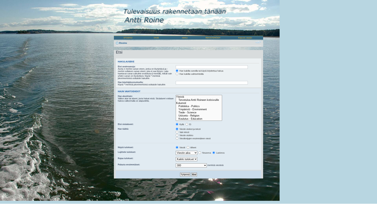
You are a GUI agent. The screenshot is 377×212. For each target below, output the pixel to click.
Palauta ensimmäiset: (129, 164)
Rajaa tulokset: (125, 158)
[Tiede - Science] (198, 112)
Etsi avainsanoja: (126, 66)
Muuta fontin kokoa (258, 42)
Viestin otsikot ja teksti (189, 129)
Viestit (182, 147)
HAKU (185, 38)
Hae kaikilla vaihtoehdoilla (191, 74)
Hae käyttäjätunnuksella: (130, 82)
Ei (190, 124)
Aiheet (193, 147)
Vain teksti (184, 132)
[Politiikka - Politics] (198, 106)
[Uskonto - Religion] (198, 115)
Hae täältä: (123, 129)
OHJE (156, 38)
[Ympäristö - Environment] (198, 109)
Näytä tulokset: (126, 147)
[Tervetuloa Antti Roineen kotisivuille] (198, 100)
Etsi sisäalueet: (126, 124)
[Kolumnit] (198, 103)
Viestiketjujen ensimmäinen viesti (194, 138)
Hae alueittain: (125, 96)
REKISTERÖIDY (213, 38)
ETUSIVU (128, 38)
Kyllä (181, 124)
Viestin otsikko (186, 135)
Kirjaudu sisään (245, 38)
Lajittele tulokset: (127, 152)
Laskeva (220, 153)
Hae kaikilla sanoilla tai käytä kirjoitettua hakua (201, 71)
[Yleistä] (198, 96)
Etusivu (123, 43)
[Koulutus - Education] (198, 118)
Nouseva (206, 153)
